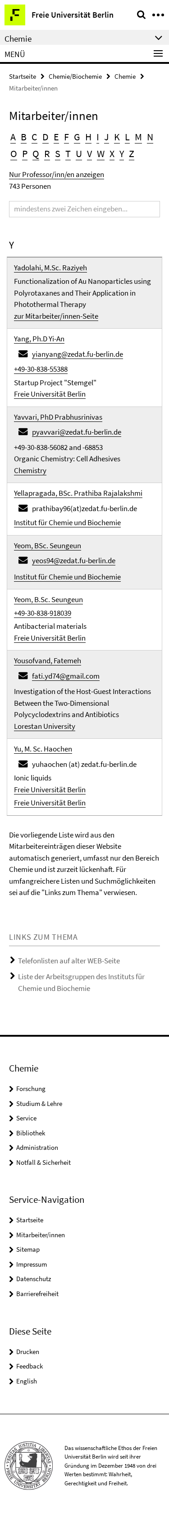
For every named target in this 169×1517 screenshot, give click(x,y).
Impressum (31, 1264)
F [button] (66, 136)
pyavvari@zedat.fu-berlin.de (76, 432)
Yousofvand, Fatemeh (47, 660)
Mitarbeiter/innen (40, 1234)
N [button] (150, 136)
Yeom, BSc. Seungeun (47, 545)
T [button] (68, 153)
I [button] (97, 136)
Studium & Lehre (39, 1103)
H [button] (88, 136)
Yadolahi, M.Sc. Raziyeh (50, 268)
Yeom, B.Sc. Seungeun (48, 599)
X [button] (112, 153)
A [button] (13, 136)
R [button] (47, 153)
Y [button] (121, 153)
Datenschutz (33, 1278)
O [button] (13, 153)
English (26, 1381)
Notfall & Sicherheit (43, 1162)
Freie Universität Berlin (50, 394)
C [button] (34, 136)
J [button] (106, 136)
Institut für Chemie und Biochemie (67, 522)
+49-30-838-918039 (42, 613)
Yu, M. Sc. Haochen (43, 749)
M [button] (138, 136)
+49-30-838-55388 (41, 369)
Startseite (22, 76)
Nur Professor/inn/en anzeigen (56, 174)
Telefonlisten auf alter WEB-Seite (69, 961)
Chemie (125, 76)
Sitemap (28, 1249)
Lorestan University (44, 726)
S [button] (57, 153)
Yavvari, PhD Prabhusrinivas (58, 417)
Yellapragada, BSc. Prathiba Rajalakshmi (78, 493)
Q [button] (35, 153)
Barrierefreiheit (37, 1293)
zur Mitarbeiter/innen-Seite (56, 316)
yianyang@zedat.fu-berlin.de (77, 354)
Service (26, 1118)
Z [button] (131, 153)
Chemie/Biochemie (75, 76)
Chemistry (30, 470)
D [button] (45, 136)
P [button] (24, 153)
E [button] (56, 136)
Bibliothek (30, 1133)
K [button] (117, 136)
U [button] (79, 153)
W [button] (101, 153)
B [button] (24, 136)
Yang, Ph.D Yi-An (39, 339)
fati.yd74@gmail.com (66, 676)
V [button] (89, 153)
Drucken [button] (27, 1351)
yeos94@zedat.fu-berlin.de (73, 560)
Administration (37, 1147)
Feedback (29, 1366)
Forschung (31, 1088)
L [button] (127, 136)
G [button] (77, 136)
